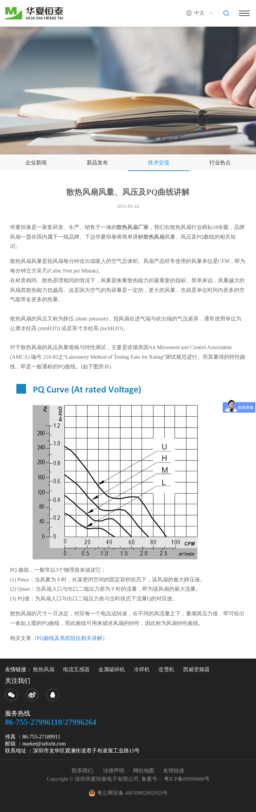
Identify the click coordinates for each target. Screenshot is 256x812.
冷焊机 (142, 669)
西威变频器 (196, 669)
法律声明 (113, 770)
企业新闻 (36, 162)
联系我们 (83, 770)
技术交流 (158, 162)
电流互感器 (76, 669)
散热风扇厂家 (133, 227)
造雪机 (166, 669)
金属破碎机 (111, 669)
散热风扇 (154, 237)
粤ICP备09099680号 (187, 779)
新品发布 (97, 162)
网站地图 (143, 770)
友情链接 (173, 770)
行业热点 (220, 162)
